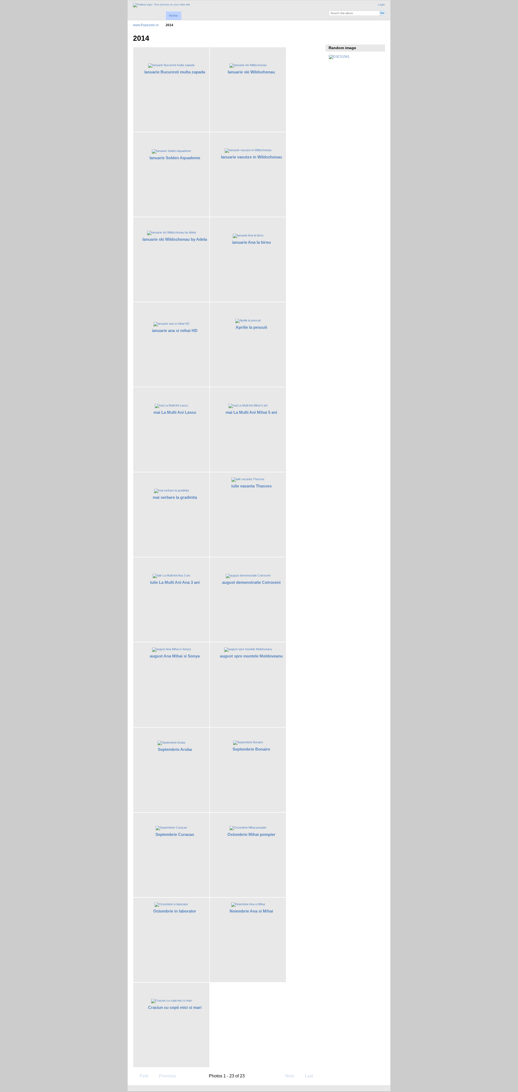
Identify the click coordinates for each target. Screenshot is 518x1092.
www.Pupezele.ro (146, 25)
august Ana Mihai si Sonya (175, 656)
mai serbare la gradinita (175, 497)
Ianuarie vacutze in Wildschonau (251, 157)
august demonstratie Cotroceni (251, 582)
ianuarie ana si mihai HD (174, 330)
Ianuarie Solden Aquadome (174, 157)
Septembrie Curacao (174, 834)
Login (381, 4)
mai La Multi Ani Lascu (175, 412)
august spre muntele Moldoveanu (251, 656)
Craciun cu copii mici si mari (175, 1007)
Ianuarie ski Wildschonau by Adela (174, 239)
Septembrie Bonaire (251, 749)
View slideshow (332, 38)
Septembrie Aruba (175, 749)
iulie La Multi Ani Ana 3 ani (175, 582)
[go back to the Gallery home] (161, 5)
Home (173, 16)
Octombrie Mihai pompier (251, 834)
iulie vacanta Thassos (251, 486)
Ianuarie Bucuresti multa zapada (174, 72)
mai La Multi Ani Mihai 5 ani (251, 412)
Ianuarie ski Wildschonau (251, 72)
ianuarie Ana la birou (251, 242)
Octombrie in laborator (174, 911)
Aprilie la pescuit (251, 327)
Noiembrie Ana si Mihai (251, 911)
